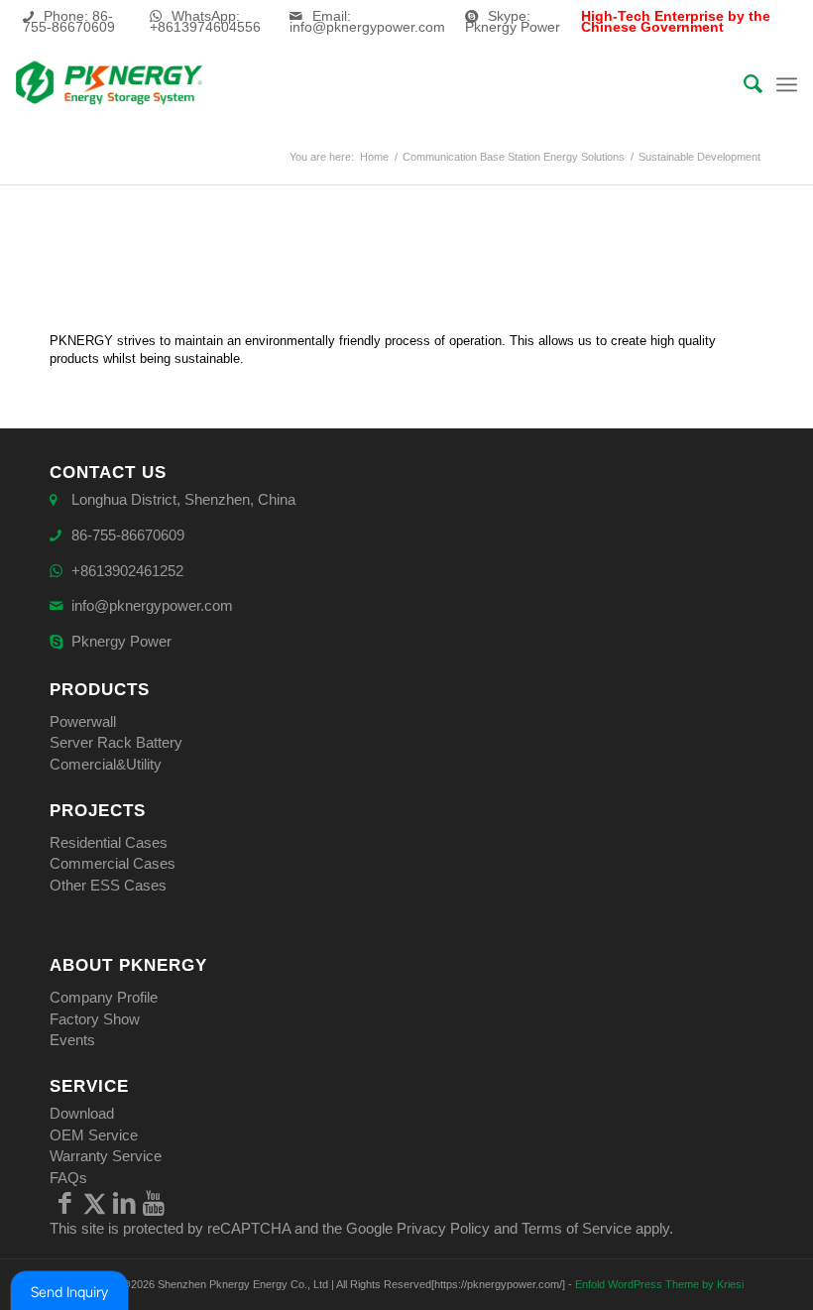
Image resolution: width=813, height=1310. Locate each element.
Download (82, 1113)
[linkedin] (124, 1203)
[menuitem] (743, 84)
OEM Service (94, 1135)
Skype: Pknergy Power (512, 21)
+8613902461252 (127, 570)
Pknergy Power (121, 641)
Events (72, 1039)
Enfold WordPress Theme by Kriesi (659, 1284)
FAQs (68, 1177)
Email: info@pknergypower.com (367, 21)
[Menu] (786, 84)
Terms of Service (577, 1228)
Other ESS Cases (108, 885)
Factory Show (95, 1019)
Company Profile (104, 997)
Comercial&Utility (106, 764)
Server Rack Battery (116, 742)
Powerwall (83, 721)
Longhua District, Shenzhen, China (183, 499)
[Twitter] (94, 1203)
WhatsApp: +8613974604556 (205, 21)
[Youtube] (154, 1203)
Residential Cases (109, 842)
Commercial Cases (112, 863)
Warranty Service (106, 1155)
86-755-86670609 (127, 535)
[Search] (743, 84)
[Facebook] (64, 1203)
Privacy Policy (443, 1228)
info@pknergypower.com (152, 605)
